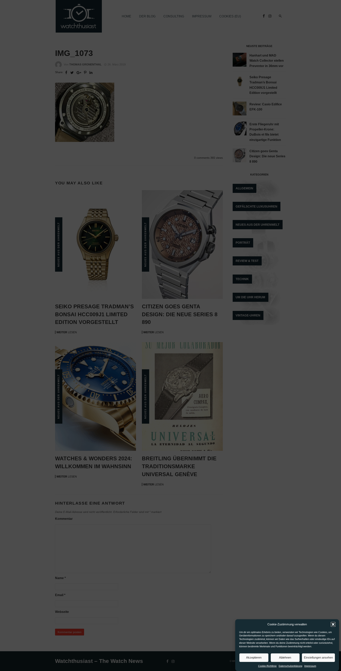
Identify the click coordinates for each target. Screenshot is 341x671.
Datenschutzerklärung (290, 666)
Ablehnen (285, 657)
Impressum (310, 666)
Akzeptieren (253, 657)
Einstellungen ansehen (318, 657)
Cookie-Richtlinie (267, 666)
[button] (333, 624)
